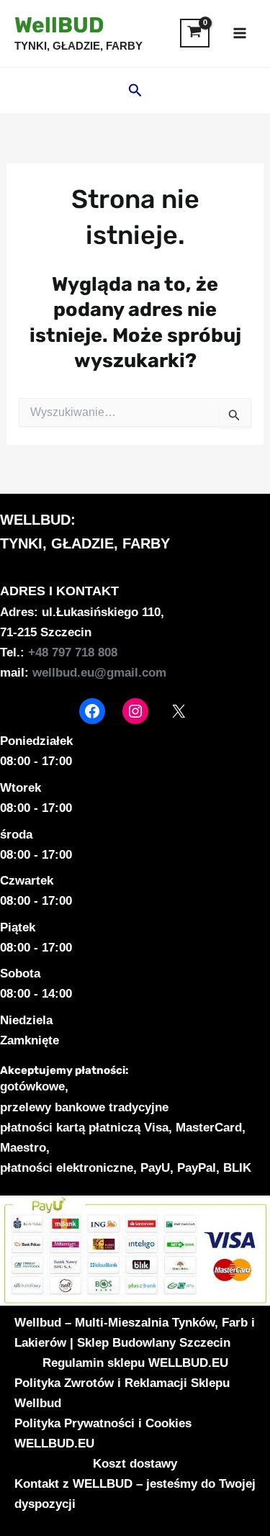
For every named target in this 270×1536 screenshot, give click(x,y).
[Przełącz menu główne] (240, 33)
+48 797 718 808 (72, 652)
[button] (135, 91)
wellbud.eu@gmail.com (99, 672)
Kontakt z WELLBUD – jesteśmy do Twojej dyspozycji (135, 1494)
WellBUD (59, 25)
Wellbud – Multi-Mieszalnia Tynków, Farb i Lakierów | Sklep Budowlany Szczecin (134, 1333)
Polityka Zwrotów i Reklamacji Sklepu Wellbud (122, 1393)
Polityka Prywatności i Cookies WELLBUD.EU (103, 1433)
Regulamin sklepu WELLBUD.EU (135, 1363)
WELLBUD (35, 520)
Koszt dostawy (135, 1464)
